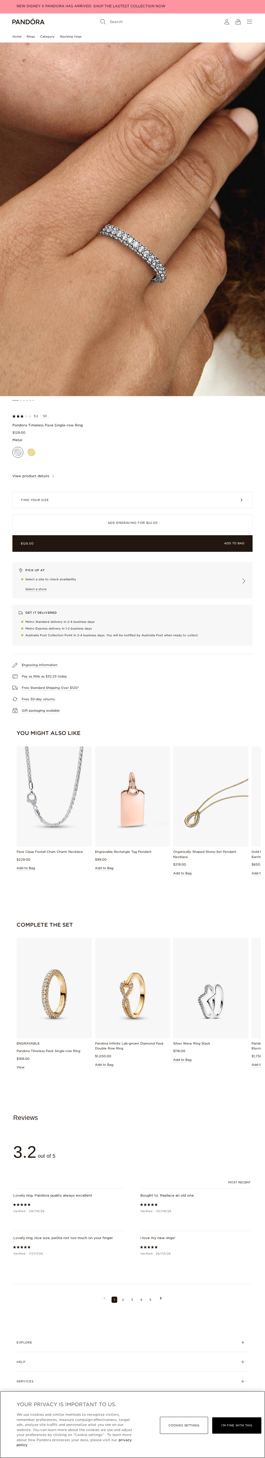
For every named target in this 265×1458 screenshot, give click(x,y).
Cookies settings (184, 1425)
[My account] (226, 21)
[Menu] (249, 21)
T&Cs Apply (146, 6)
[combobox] (240, 1183)
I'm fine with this (236, 1425)
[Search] (103, 21)
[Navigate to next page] (161, 1300)
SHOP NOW (125, 6)
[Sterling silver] (17, 452)
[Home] (28, 21)
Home (16, 36)
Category (47, 36)
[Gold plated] (31, 452)
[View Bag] (238, 21)
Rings (31, 36)
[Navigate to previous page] (104, 1300)
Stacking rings (71, 36)
